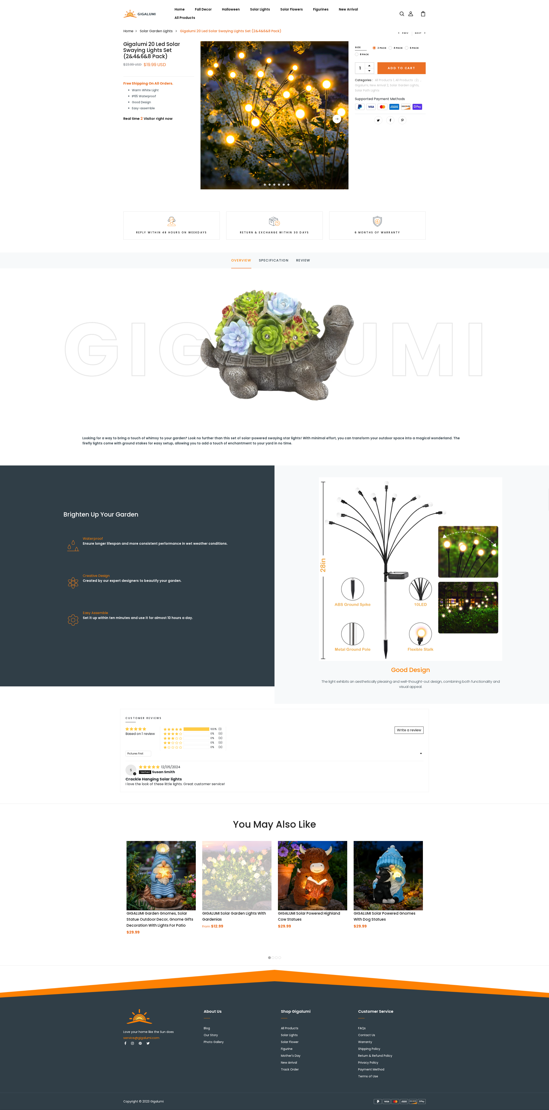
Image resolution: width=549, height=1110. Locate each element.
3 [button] (270, 185)
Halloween (231, 9)
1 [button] (260, 185)
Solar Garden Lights (156, 31)
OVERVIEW (241, 260)
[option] (274, 115)
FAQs (362, 1028)
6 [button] (284, 185)
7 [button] (289, 185)
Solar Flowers (291, 9)
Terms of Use (368, 1076)
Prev (405, 33)
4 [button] (274, 185)
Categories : (364, 80)
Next (418, 33)
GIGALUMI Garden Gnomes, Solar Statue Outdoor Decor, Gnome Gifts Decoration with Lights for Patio (160, 919)
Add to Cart (401, 68)
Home (180, 9)
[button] (173, 729)
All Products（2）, (408, 80)
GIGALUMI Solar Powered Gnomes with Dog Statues (384, 916)
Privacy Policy (368, 1062)
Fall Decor (203, 9)
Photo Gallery (214, 1042)
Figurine (287, 1049)
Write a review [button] (409, 730)
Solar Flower (290, 1042)
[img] (149, 767)
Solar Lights (260, 9)
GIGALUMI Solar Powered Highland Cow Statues (309, 916)
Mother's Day (290, 1056)
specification (274, 260)
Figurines (321, 9)
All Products (185, 17)
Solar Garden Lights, (404, 85)
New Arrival (348, 9)
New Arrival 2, (380, 85)
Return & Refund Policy (375, 1056)
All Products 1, (385, 80)
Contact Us (366, 1035)
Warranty (365, 1042)
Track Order (290, 1069)
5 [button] (279, 185)
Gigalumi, (362, 85)
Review (303, 260)
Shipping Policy (369, 1049)
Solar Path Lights (367, 90)
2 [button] (265, 185)
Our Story (211, 1035)
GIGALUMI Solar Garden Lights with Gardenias (234, 916)
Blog (207, 1028)
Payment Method (371, 1069)
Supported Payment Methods (380, 98)
